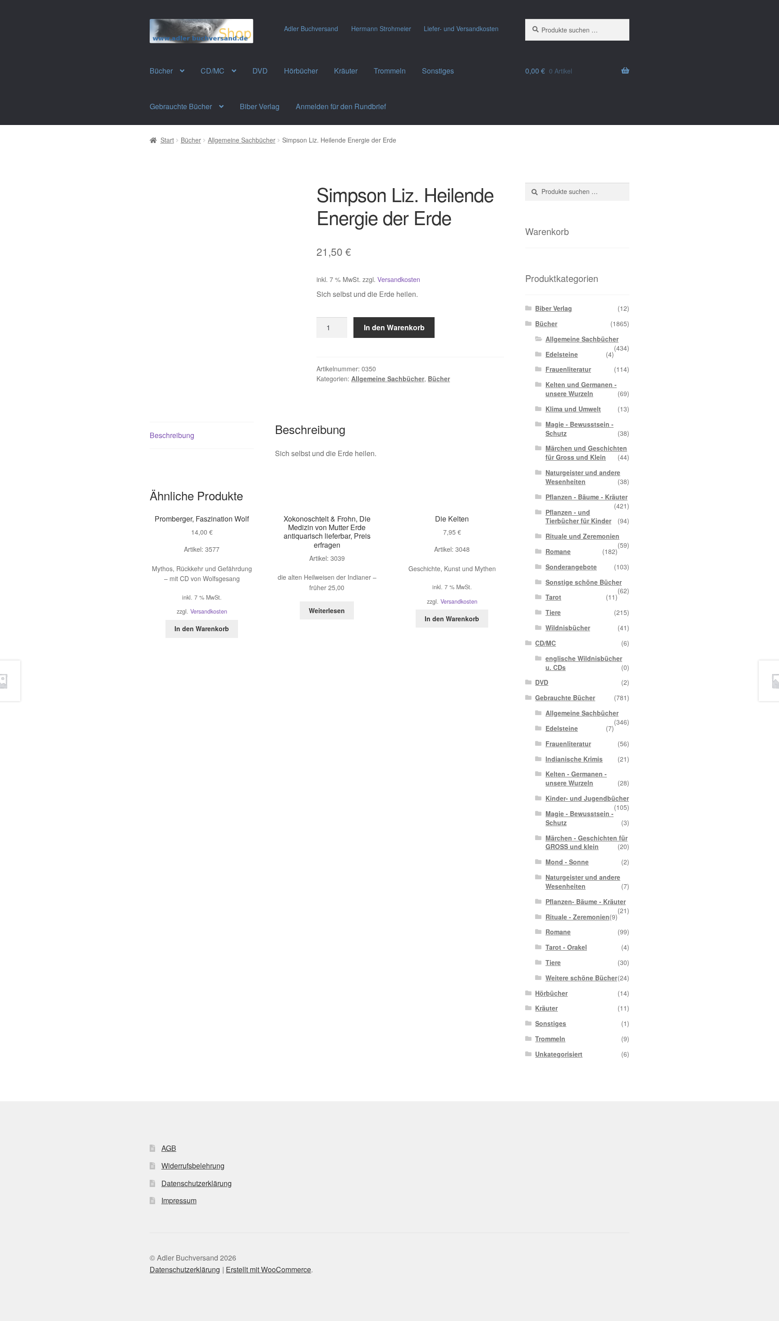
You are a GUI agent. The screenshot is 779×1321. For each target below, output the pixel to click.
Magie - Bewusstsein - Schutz (579, 429)
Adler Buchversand (311, 28)
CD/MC (213, 70)
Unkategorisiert (558, 1053)
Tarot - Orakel (566, 946)
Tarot (553, 596)
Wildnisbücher (567, 627)
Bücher (161, 70)
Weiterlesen (327, 610)
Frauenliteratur (568, 369)
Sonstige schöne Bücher (583, 582)
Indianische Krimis (574, 758)
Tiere (553, 612)
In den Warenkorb (394, 327)
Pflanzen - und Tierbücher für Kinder (578, 517)
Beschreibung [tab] (172, 435)
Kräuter (345, 70)
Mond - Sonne (567, 861)
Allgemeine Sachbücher (241, 139)
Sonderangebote (571, 566)
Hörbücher (301, 70)
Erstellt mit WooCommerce (268, 1269)
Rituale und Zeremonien (582, 535)
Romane (558, 551)
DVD (260, 70)
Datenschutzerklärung (196, 1183)
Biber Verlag (260, 106)
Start (167, 139)
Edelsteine (561, 354)
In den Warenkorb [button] (201, 628)
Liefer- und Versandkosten (461, 28)
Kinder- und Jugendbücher (587, 798)
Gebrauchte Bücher (181, 106)
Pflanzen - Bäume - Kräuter (586, 496)
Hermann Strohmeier (381, 28)
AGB (168, 1148)
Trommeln (390, 70)
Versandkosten (398, 279)
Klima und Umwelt (573, 408)
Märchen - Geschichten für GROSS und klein (586, 842)
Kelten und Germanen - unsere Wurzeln (581, 389)
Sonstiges (438, 70)
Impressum (179, 1200)
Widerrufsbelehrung (193, 1165)
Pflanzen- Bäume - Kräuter (585, 901)
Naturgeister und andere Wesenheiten (582, 477)
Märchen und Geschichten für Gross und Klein (586, 452)
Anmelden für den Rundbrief (341, 106)
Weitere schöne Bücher (581, 977)
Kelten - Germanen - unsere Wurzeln (576, 778)
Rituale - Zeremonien (577, 916)
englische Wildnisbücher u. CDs (583, 663)
